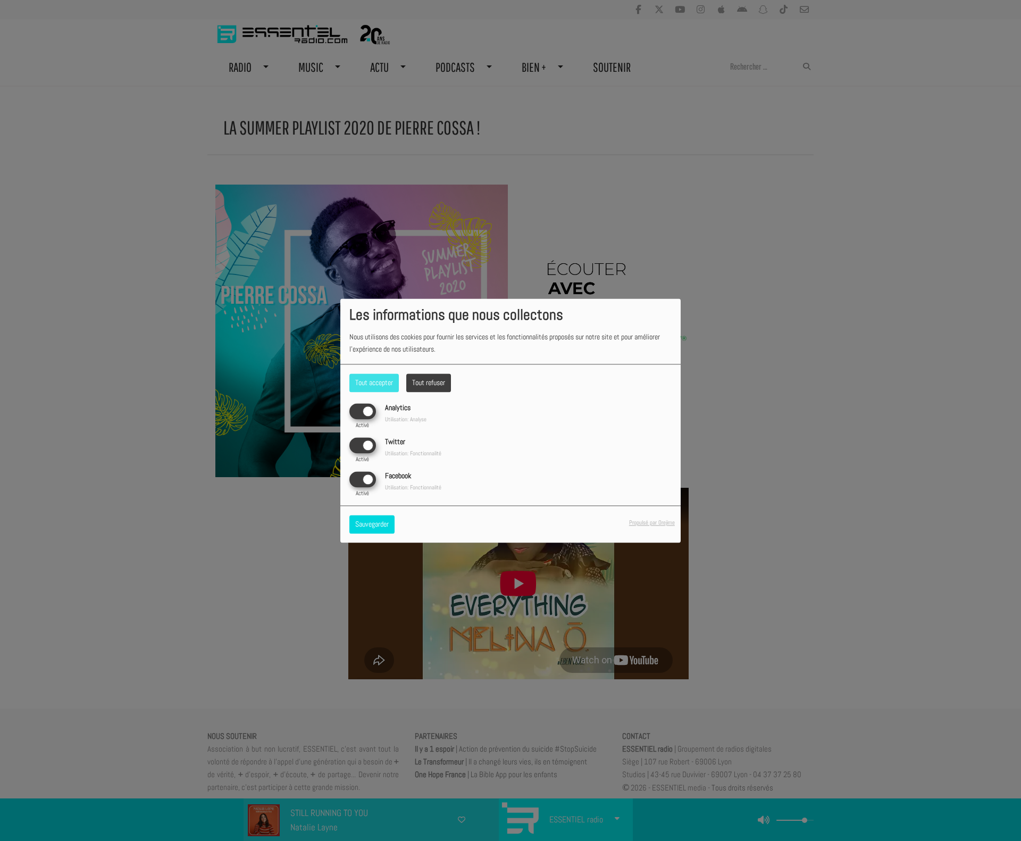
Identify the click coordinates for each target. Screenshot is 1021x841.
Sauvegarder (372, 524)
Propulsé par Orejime (652, 522)
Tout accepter (374, 382)
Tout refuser (428, 382)
